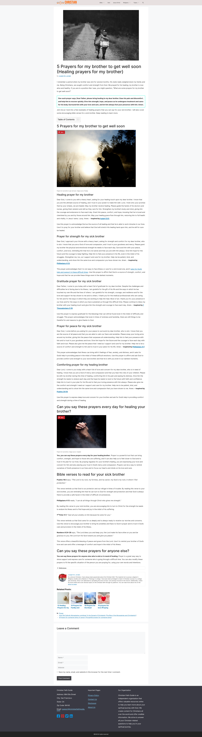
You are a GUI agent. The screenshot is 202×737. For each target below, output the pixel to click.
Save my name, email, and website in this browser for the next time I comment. (89, 672)
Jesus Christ (116, 2)
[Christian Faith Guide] (67, 2)
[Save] (61, 132)
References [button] (62, 568)
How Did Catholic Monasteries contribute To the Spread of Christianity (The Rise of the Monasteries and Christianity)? (97, 615)
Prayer (61, 613)
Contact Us (92, 699)
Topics (135, 2)
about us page (72, 584)
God (109, 2)
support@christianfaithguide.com (71, 709)
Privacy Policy (93, 695)
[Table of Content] (78, 119)
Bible (101, 2)
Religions (125, 2)
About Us (91, 707)
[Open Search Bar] (143, 2)
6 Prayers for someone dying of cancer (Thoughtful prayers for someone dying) (85, 617)
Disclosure (92, 703)
